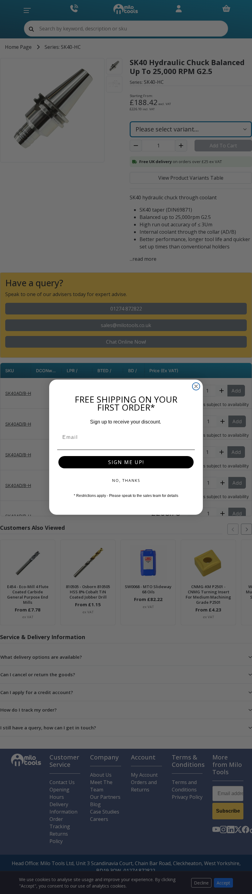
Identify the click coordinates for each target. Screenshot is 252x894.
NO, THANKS (126, 480)
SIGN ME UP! (126, 462)
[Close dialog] (196, 386)
